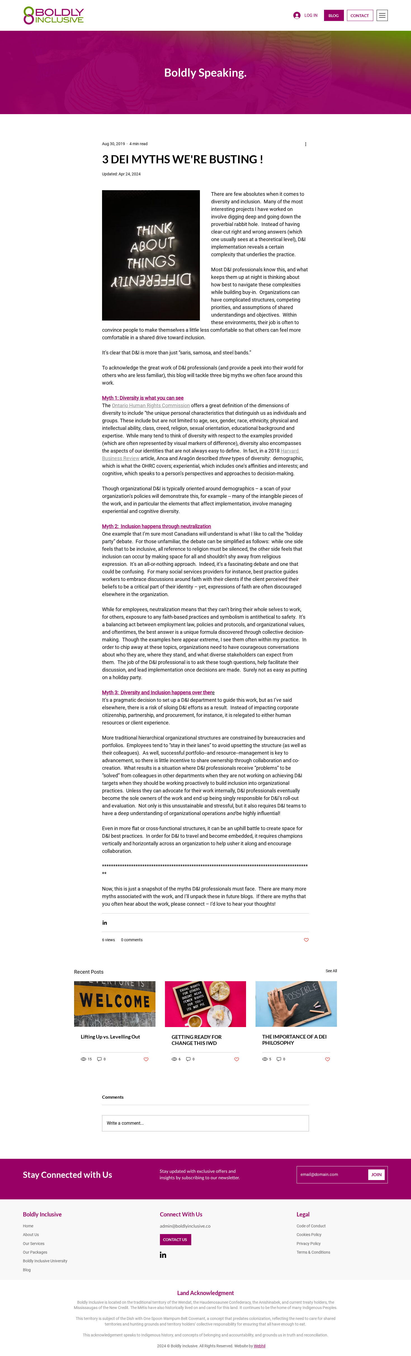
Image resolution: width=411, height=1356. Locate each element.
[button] (382, 15)
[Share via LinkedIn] (104, 922)
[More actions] (305, 143)
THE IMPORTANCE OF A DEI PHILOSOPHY (294, 1040)
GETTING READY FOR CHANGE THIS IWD (197, 1040)
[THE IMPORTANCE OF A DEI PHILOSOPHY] (296, 1004)
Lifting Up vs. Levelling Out (110, 1037)
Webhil (259, 1346)
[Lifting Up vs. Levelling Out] (114, 1004)
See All (331, 971)
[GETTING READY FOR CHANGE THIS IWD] (205, 1004)
